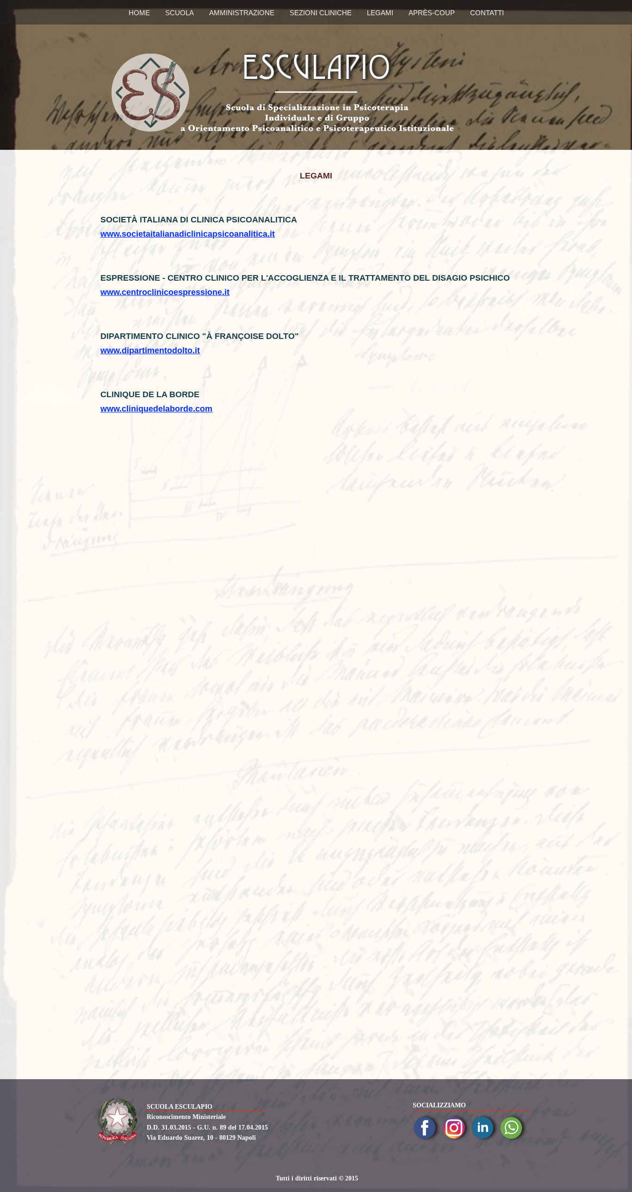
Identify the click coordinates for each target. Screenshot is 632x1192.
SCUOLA (179, 13)
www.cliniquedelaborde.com (156, 408)
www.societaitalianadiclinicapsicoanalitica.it (187, 234)
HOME (139, 13)
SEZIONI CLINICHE (321, 13)
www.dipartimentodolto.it (150, 350)
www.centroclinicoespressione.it (164, 292)
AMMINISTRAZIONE (241, 13)
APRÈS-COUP (432, 13)
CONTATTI (487, 13)
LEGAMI (380, 13)
